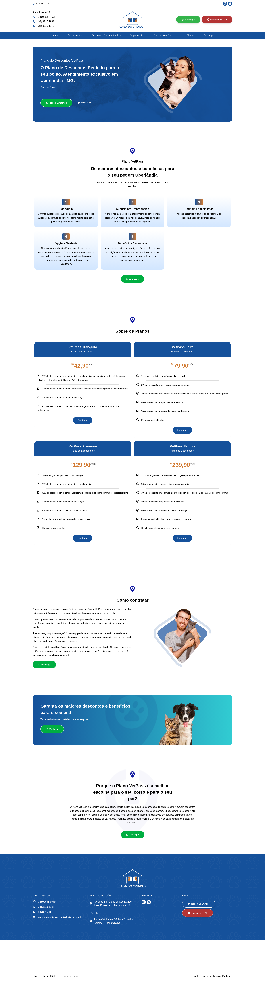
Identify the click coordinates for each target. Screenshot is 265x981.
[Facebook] (230, 4)
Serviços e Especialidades (106, 35)
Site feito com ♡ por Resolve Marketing (212, 976)
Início (55, 35)
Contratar (83, 420)
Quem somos (75, 35)
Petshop (208, 35)
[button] (56, 103)
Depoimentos (137, 35)
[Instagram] (225, 4)
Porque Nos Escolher (165, 35)
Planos (190, 35)
